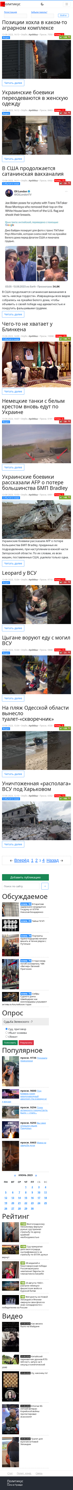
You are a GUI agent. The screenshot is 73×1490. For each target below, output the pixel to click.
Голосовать (10, 1042)
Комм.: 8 (59, 418)
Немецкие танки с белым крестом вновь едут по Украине (33, 406)
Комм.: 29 (61, 336)
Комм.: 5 (59, 494)
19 (5, 1203)
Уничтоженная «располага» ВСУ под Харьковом (36, 786)
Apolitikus (33, 34)
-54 (65, 113)
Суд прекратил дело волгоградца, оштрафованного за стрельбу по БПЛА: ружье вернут (25, 1252)
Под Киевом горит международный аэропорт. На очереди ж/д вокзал (24, 1096)
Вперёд (21, 860)
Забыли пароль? (39, 12)
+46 (65, 339)
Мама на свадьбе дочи (33, 1144)
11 (45, 1192)
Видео (6, 37)
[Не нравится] (69, 37)
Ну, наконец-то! (39, 1373)
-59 (65, 421)
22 (25, 1203)
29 (25, 1208)
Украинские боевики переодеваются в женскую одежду (35, 98)
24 (39, 1203)
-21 (65, 652)
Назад (53, 860)
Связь (39, 1473)
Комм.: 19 (60, 180)
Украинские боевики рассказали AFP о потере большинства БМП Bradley (35, 482)
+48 (65, 497)
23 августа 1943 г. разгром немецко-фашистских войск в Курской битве (31, 1286)
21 (19, 1203)
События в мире (11, 183)
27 (12, 1208)
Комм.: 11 (60, 110)
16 (32, 1197)
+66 (65, 798)
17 (39, 1197)
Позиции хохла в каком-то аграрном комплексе (34, 25)
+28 (65, 37)
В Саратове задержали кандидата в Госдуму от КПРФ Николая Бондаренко (32, 908)
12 (5, 1197)
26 (5, 1208)
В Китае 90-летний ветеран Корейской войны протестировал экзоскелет (31, 1411)
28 (19, 1208)
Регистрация (10, 12)
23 (32, 1203)
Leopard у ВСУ (19, 572)
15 (25, 1197)
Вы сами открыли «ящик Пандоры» (33, 1125)
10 (39, 1192)
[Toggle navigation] (66, 4)
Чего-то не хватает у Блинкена (27, 326)
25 (45, 1203)
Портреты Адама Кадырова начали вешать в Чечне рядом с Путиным (33, 939)
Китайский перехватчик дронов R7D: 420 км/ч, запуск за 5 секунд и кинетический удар (25, 1362)
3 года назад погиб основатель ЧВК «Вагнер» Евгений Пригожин (32, 964)
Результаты (26, 1042)
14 (19, 1197)
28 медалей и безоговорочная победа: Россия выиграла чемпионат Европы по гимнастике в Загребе (33, 1268)
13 (12, 1197)
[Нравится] (61, 37)
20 (12, 1203)
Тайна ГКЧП (38, 921)
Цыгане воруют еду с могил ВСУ (36, 640)
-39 (65, 183)
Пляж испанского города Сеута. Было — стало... (34, 1110)
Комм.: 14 (60, 795)
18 (45, 1197)
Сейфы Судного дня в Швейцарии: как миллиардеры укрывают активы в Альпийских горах (24, 999)
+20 (65, 728)
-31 (65, 582)
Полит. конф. (24, 1473)
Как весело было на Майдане (31, 1325)
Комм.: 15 (60, 649)
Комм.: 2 (59, 34)
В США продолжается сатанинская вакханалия (33, 171)
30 (32, 1208)
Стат (10, 1473)
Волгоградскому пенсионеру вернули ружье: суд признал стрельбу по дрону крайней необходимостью (32, 1230)
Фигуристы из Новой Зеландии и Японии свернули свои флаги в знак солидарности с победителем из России (25, 1302)
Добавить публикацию (25, 877)
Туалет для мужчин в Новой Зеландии (31, 1441)
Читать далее (13, 83)
